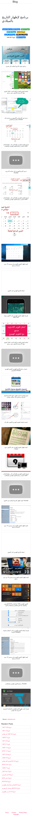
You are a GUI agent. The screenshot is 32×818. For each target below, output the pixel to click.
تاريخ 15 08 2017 (11, 32)
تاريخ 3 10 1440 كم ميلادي (9, 734)
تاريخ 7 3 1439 (6, 768)
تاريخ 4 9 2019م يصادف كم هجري (11, 788)
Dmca (7, 812)
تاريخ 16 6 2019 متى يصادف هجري (11, 29)
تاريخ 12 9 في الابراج (10, 34)
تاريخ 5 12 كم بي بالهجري (8, 791)
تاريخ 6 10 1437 (6, 754)
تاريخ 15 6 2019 (21, 32)
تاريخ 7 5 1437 (6, 744)
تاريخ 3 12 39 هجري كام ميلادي (10, 761)
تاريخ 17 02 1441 (11, 37)
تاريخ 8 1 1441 (6, 730)
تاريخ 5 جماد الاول (6, 771)
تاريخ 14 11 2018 (21, 37)
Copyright (16, 814)
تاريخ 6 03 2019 (6, 781)
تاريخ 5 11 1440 (6, 747)
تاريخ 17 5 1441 (25, 29)
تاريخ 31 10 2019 (6, 764)
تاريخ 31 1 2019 (6, 751)
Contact (14, 812)
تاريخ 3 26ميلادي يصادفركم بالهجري (11, 785)
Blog (15, 1)
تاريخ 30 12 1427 (6, 727)
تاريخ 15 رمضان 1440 (22, 34)
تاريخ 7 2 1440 (6, 737)
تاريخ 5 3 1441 (6, 741)
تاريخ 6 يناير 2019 (6, 778)
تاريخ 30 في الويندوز (7, 775)
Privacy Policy (23, 812)
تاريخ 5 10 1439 (6, 758)
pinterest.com (11, 719)
